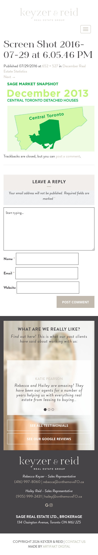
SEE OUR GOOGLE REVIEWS (49, 439)
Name (9, 259)
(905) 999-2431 (29, 496)
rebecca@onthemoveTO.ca (63, 482)
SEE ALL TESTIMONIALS (49, 425)
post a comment (68, 156)
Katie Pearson (49, 378)
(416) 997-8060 (27, 482)
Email (9, 273)
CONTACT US (75, 541)
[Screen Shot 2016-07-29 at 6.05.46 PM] (49, 116)
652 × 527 (50, 66)
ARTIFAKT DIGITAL (56, 546)
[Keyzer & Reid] (49, 14)
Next (10, 77)
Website (10, 287)
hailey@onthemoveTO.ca (63, 496)
